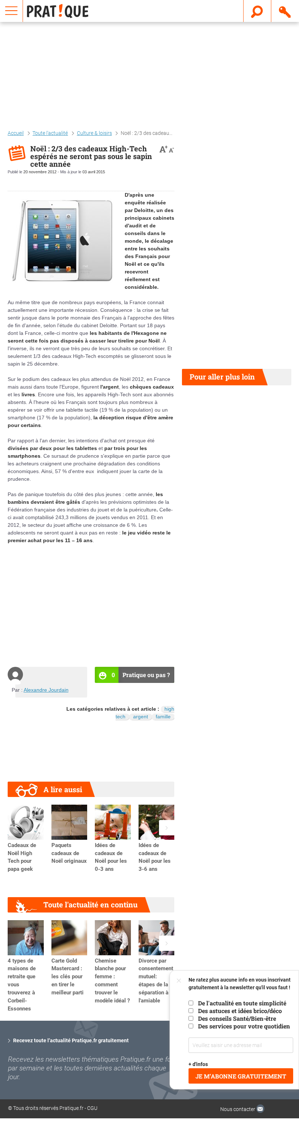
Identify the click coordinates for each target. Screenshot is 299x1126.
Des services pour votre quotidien (244, 1026)
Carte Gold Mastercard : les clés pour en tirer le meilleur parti (67, 976)
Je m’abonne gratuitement (240, 1076)
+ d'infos (198, 1064)
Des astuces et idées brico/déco (240, 1010)
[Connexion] (285, 11)
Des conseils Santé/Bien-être (237, 1018)
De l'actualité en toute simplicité (242, 1003)
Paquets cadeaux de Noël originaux (69, 853)
